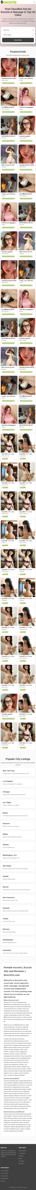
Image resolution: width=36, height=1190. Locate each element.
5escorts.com (8, 1043)
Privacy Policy (4, 1176)
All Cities (21, 1163)
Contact (3, 1181)
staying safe (7, 1033)
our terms (17, 1033)
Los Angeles (22, 1153)
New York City (22, 1150)
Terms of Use (4, 1173)
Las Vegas (21, 1161)
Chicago (21, 1155)
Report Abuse (4, 1178)
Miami (20, 1158)
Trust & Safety (4, 1170)
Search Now (18, 40)
